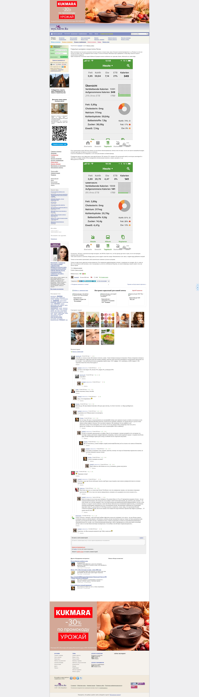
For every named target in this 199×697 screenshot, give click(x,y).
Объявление (53, 202)
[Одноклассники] (74, 678)
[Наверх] (197, 285)
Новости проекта (92, 42)
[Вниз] (197, 290)
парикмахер (54, 308)
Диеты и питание (79, 270)
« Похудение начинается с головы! (80, 284)
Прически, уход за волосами (79, 662)
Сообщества (54, 155)
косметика (53, 302)
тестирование (60, 314)
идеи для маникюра (64, 298)
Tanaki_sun (82, 488)
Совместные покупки (106, 33)
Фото (90, 33)
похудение (65, 309)
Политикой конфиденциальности (57, 70)
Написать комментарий (77, 351)
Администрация (55, 173)
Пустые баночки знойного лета (58, 191)
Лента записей (57, 33)
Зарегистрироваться (78, 547)
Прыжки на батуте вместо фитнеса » (136, 284)
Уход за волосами (85, 38)
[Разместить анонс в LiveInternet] (87, 281)
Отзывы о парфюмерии (80, 42)
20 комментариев (104, 277)
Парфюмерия (62, 39)
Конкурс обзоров (55, 164)
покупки (60, 309)
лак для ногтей (65, 302)
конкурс (56, 300)
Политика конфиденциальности (113, 685)
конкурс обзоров (63, 300)
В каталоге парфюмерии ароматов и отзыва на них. (97, 665)
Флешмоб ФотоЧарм (55, 319)
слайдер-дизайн (61, 313)
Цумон (77, 389)
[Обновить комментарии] (197, 287)
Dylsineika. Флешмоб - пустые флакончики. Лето (57, 199)
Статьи (99, 42)
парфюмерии (83, 33)
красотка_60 (78, 356)
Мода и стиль (84, 39)
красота (59, 302)
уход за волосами (56, 317)
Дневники (53, 153)
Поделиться (54, 239)
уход (60, 315)
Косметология (73, 39)
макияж (52, 303)
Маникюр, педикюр (99, 39)
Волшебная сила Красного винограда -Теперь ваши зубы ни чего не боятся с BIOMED (59, 195)
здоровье (57, 298)
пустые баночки (63, 310)
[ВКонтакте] (71, 678)
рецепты (55, 313)
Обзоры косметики (55, 42)
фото (67, 319)
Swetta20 (80, 45)
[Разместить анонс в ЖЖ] (94, 281)
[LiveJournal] (81, 678)
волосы (59, 296)
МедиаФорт (63, 687)
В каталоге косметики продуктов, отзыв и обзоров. (96, 657)
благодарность (53, 296)
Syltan (77, 471)
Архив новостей (54, 178)
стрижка (55, 314)
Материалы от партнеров (58, 165)
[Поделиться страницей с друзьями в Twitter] (83, 281)
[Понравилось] (93, 356)
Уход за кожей (73, 38)
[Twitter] (77, 678)
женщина (52, 298)
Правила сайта (100, 685)
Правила (53, 175)
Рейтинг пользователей (59, 660)
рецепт (52, 313)
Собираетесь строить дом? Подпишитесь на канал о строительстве (58, 91)
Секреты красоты (112, 39)
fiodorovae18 (78, 515)
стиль (52, 314)
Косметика (61, 38)
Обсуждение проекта (57, 167)
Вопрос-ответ (106, 42)
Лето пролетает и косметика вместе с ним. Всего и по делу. (59, 208)
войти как (80, 551)
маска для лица (54, 305)
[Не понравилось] (92, 356)
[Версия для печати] (108, 281)
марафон (62, 303)
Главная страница (56, 151)
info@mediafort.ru (103, 688)
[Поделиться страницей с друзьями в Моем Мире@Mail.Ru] (81, 281)
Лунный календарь (55, 183)
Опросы (52, 185)
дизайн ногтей (62, 297)
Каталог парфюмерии (57, 160)
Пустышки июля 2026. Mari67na (58, 205)
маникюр (57, 303)
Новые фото (54, 162)
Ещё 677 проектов (137, 290)
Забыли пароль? (54, 56)
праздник (52, 310)
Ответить (77, 364)
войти (75, 549)
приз (56, 310)
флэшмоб (62, 319)
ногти (66, 305)
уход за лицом (59, 318)
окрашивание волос (56, 306)
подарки (53, 309)
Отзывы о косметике (67, 42)
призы (58, 310)
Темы (74, 653)
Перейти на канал (58, 144)
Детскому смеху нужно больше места (59, 100)
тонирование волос (54, 315)
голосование (53, 297)
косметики (74, 33)
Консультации (54, 182)
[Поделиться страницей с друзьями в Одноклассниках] (78, 281)
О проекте (73, 685)
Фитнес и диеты (125, 39)
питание (60, 308)
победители (65, 308)
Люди (96, 33)
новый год (62, 305)
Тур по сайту (54, 171)
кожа (51, 300)
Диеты (52, 180)
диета (57, 297)
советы (66, 313)
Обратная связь (81, 685)
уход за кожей (53, 318)
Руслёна (77, 404)
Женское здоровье (126, 38)
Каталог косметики (56, 158)
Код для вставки (103, 281)
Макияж (96, 38)
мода (58, 305)
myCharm (57, 653)
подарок (57, 309)
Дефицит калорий (77, 268)
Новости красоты (112, 38)
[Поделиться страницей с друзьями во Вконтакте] (80, 281)
